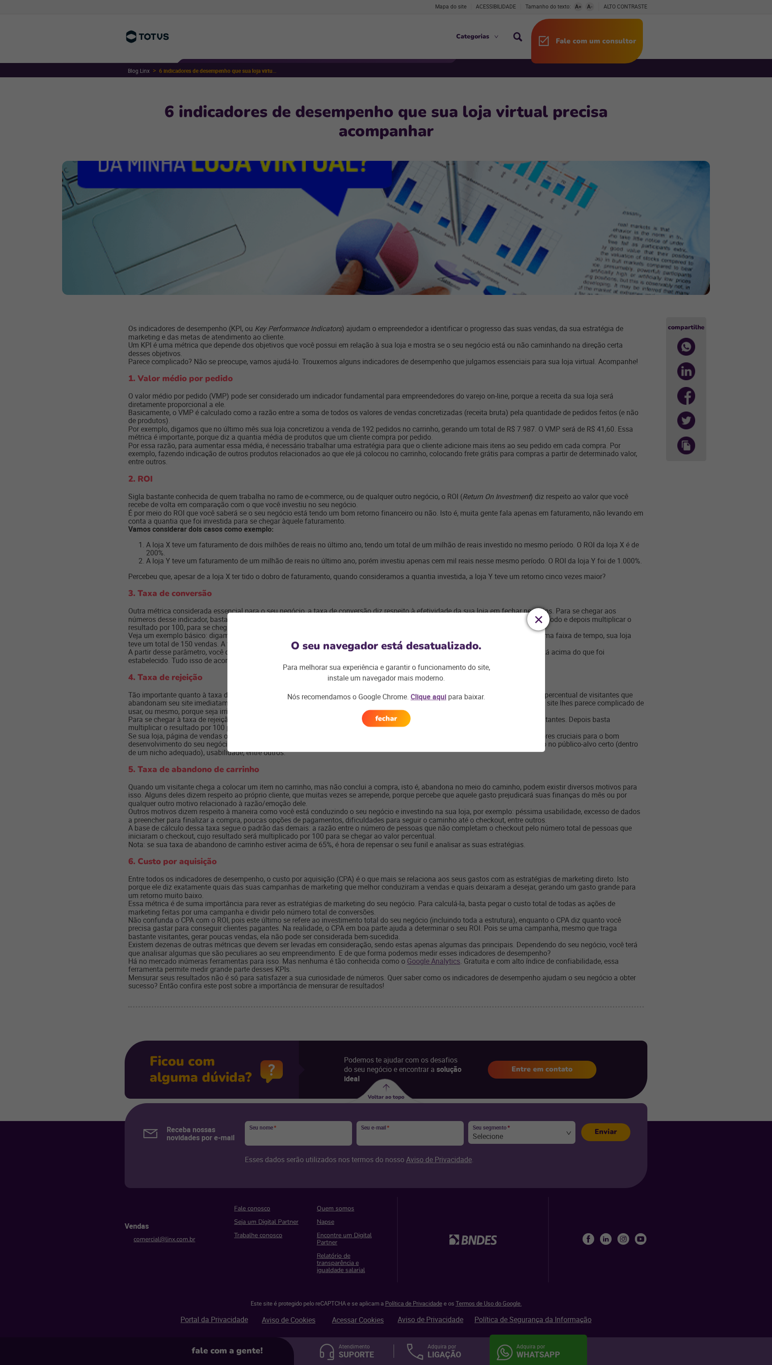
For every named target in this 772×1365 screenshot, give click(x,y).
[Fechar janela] (538, 619)
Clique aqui (428, 696)
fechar (386, 718)
